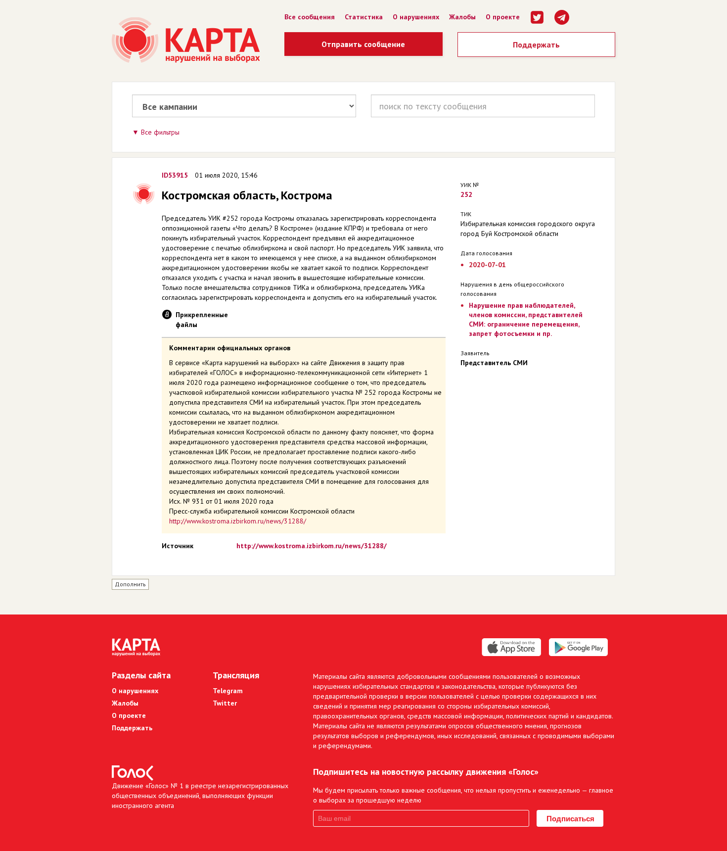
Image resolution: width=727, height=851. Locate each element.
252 (466, 194)
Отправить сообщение (363, 44)
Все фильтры (160, 132)
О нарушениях (416, 16)
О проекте (503, 16)
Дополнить (130, 584)
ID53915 (175, 175)
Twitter (225, 703)
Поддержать (536, 44)
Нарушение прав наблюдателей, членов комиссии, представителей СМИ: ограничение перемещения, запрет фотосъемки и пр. (526, 319)
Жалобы (462, 16)
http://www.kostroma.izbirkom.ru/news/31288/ (237, 521)
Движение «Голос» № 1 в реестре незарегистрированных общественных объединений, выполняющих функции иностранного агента (200, 795)
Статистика (364, 16)
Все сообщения (309, 16)
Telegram (228, 690)
